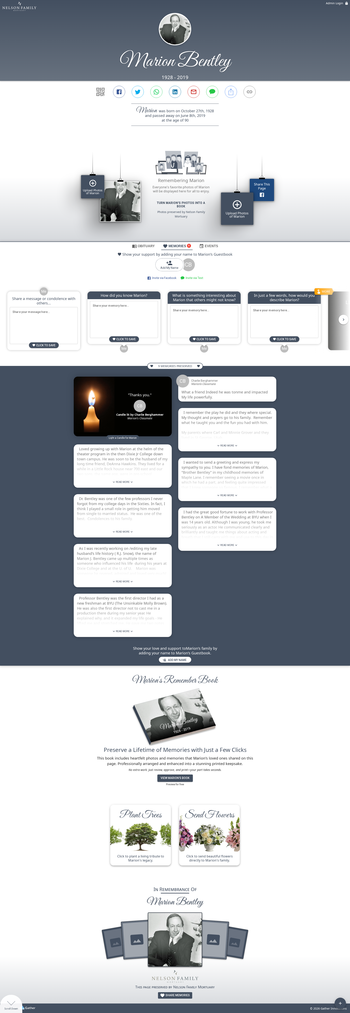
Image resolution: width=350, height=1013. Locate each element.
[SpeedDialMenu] (340, 1003)
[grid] (175, 190)
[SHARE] (231, 92)
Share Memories (177, 995)
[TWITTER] (138, 92)
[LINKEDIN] (175, 92)
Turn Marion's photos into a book (181, 204)
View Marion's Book (175, 778)
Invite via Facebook (163, 278)
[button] (122, 438)
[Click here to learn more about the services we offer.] (175, 977)
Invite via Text (194, 278)
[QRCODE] (100, 92)
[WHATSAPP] (156, 92)
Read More (123, 482)
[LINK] (249, 92)
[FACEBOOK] (119, 92)
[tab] (143, 246)
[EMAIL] (194, 92)
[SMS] (212, 92)
